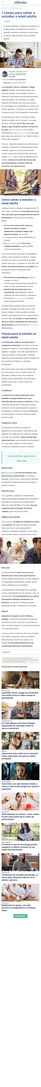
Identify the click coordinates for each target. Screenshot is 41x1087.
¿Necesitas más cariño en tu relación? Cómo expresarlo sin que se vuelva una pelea (20, 756)
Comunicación (7, 721)
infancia (32, 325)
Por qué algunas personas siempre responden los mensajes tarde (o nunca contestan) (18, 725)
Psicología (5, 690)
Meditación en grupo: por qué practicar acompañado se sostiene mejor (19, 908)
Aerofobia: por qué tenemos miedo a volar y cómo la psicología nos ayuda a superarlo (20, 786)
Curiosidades (6, 781)
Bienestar (5, 8)
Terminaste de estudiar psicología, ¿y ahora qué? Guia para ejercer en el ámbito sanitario (20, 877)
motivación (9, 473)
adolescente (23, 133)
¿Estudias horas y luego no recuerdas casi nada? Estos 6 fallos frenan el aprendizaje (20, 695)
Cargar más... (20, 916)
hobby (10, 157)
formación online (13, 243)
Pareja (4, 751)
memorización (20, 298)
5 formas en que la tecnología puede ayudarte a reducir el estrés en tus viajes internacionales (19, 847)
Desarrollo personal (15, 8)
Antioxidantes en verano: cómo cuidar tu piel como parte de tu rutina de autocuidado (20, 816)
